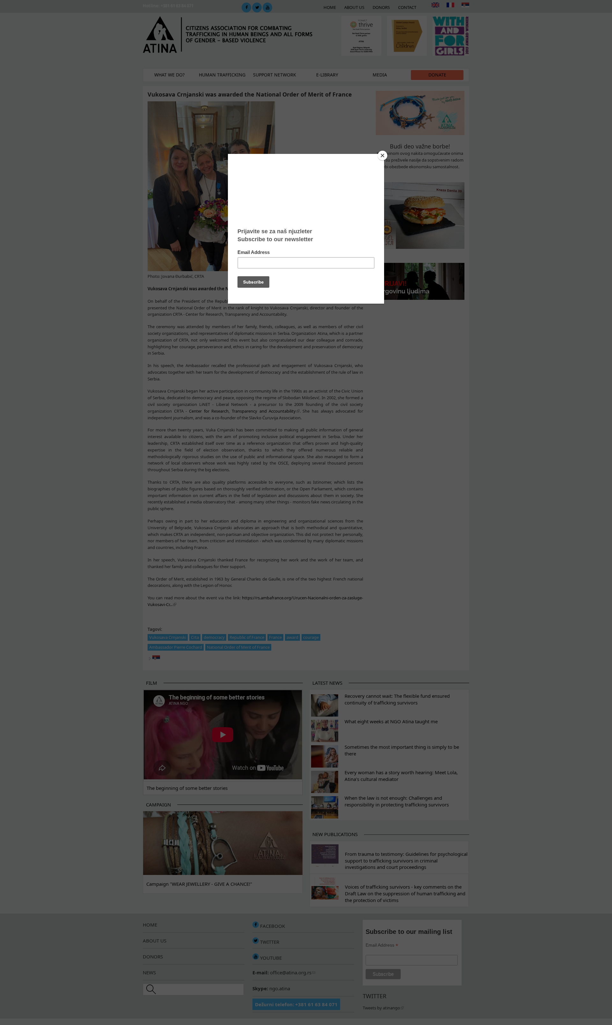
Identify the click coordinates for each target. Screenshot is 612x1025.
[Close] (382, 155)
